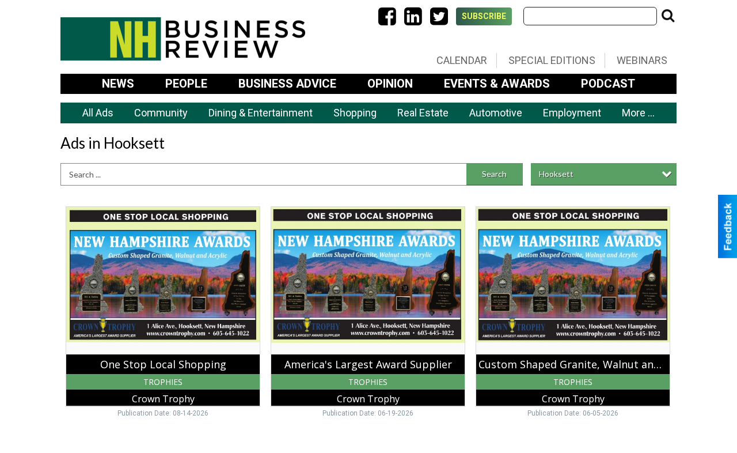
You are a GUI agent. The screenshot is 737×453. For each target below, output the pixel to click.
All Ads (97, 113)
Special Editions (551, 60)
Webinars (642, 60)
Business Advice (287, 83)
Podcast (608, 83)
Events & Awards (497, 83)
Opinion (390, 83)
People (186, 83)
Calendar (461, 60)
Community (161, 113)
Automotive (495, 113)
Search (494, 174)
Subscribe (484, 16)
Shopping (355, 113)
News (118, 83)
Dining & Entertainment (260, 113)
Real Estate (423, 113)
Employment (572, 113)
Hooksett (556, 174)
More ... (638, 113)
